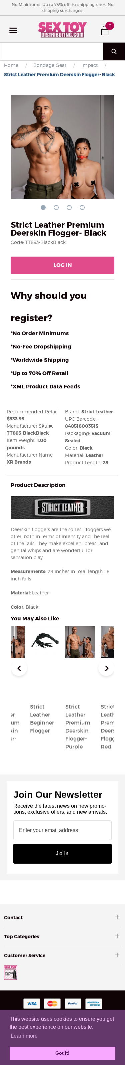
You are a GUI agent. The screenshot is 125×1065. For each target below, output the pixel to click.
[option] (80, 689)
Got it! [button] (62, 1053)
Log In (62, 265)
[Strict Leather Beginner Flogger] (45, 690)
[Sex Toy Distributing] (63, 29)
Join (62, 853)
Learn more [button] (24, 1036)
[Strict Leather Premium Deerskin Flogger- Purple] (80, 690)
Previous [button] (19, 668)
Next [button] (106, 668)
